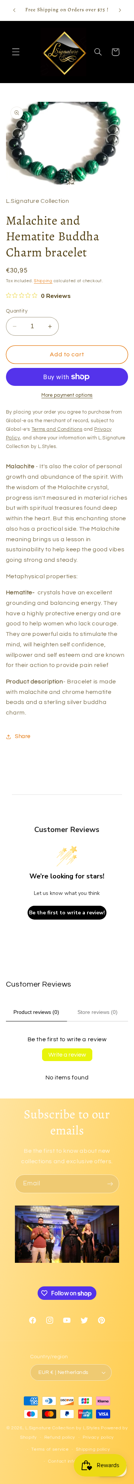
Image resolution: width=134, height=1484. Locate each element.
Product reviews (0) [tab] (36, 1012)
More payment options (67, 395)
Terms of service (50, 1449)
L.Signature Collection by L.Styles (62, 1428)
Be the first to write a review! (67, 912)
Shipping (43, 281)
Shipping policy (93, 1449)
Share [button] (23, 736)
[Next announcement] (120, 10)
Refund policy (60, 1437)
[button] (15, 52)
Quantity (17, 311)
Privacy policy (98, 1437)
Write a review (67, 1055)
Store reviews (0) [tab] (97, 1012)
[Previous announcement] (14, 10)
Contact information (70, 1461)
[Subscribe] (110, 1183)
